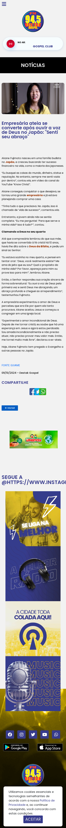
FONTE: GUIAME (11, 365)
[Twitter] (33, 734)
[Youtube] (44, 734)
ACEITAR (33, 819)
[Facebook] (10, 734)
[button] (10, 408)
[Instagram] (21, 734)
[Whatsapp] (56, 734)
